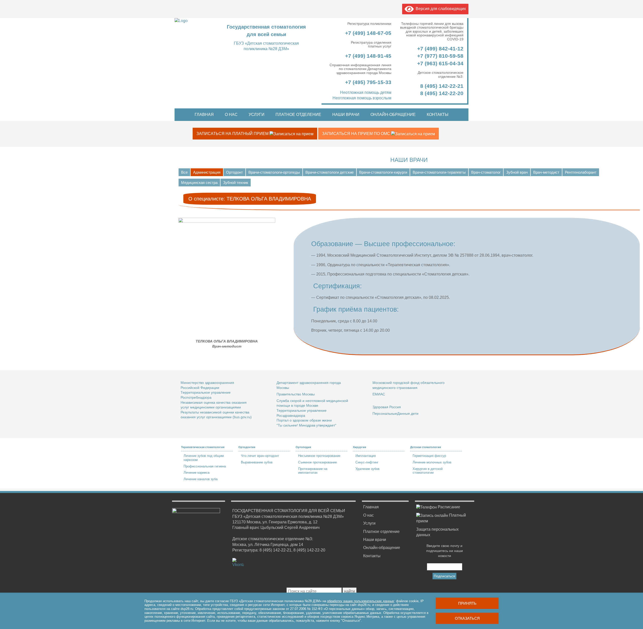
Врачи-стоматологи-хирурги (383, 172)
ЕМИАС (378, 394)
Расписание (448, 507)
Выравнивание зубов (257, 462)
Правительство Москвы (296, 394)
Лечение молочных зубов (432, 462)
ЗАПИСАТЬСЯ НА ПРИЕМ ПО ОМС (356, 133)
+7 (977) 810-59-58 (440, 56)
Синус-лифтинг (367, 462)
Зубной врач (517, 172)
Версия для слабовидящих (440, 9)
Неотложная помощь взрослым (362, 98)
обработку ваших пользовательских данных (360, 601)
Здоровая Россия (386, 407)
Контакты (437, 114)
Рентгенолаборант (581, 172)
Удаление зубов (367, 469)
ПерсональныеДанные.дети (395, 413)
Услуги (256, 114)
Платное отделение (298, 114)
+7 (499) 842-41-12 (439, 48)
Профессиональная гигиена (205, 466)
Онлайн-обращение (393, 114)
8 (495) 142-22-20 (441, 93)
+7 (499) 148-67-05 (367, 33)
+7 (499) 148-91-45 (367, 56)
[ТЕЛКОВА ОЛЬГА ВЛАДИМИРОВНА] (226, 221)
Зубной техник (235, 182)
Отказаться (467, 618)
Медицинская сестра (199, 182)
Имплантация (365, 456)
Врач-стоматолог (486, 172)
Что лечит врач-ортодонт (260, 456)
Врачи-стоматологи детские (329, 172)
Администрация (207, 172)
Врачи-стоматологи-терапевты (439, 172)
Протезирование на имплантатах (312, 471)
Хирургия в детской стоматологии (428, 471)
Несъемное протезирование (319, 456)
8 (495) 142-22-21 (441, 86)
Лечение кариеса (196, 472)
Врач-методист (546, 172)
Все (184, 172)
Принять (467, 603)
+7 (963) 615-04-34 (440, 63)
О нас (231, 114)
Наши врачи (345, 114)
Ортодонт (234, 172)
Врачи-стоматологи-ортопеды (274, 172)
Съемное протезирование (317, 462)
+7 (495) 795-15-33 (367, 82)
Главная (204, 114)
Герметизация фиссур (429, 456)
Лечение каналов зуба (201, 479)
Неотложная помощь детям (365, 92)
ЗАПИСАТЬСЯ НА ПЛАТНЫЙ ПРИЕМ (233, 133)
